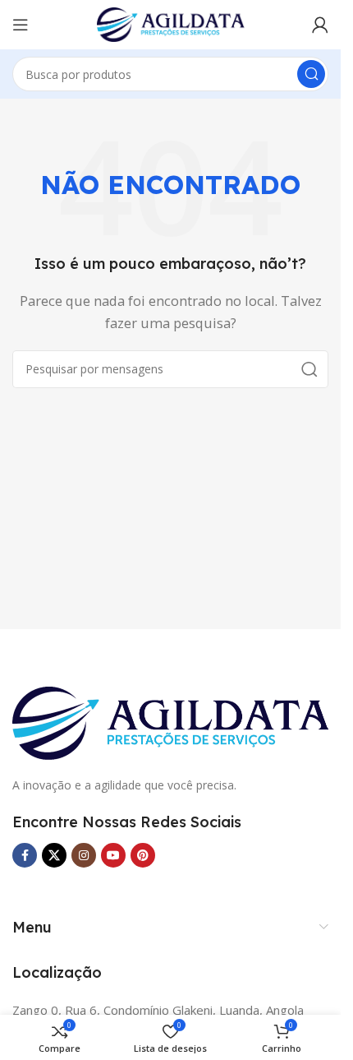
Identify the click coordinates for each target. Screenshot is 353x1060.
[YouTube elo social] (113, 855)
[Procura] (311, 74)
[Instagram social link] (83, 855)
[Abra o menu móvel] (20, 24)
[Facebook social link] (24, 855)
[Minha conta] (320, 24)
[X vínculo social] (54, 855)
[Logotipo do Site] (171, 23)
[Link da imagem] (170, 721)
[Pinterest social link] (143, 855)
